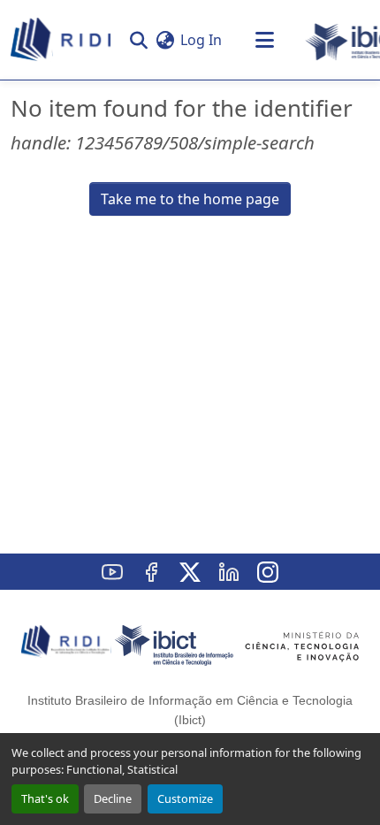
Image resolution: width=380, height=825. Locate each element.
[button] (62, 40)
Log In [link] (201, 40)
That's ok (45, 798)
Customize (185, 798)
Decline (113, 798)
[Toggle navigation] (264, 40)
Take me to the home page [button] (190, 199)
